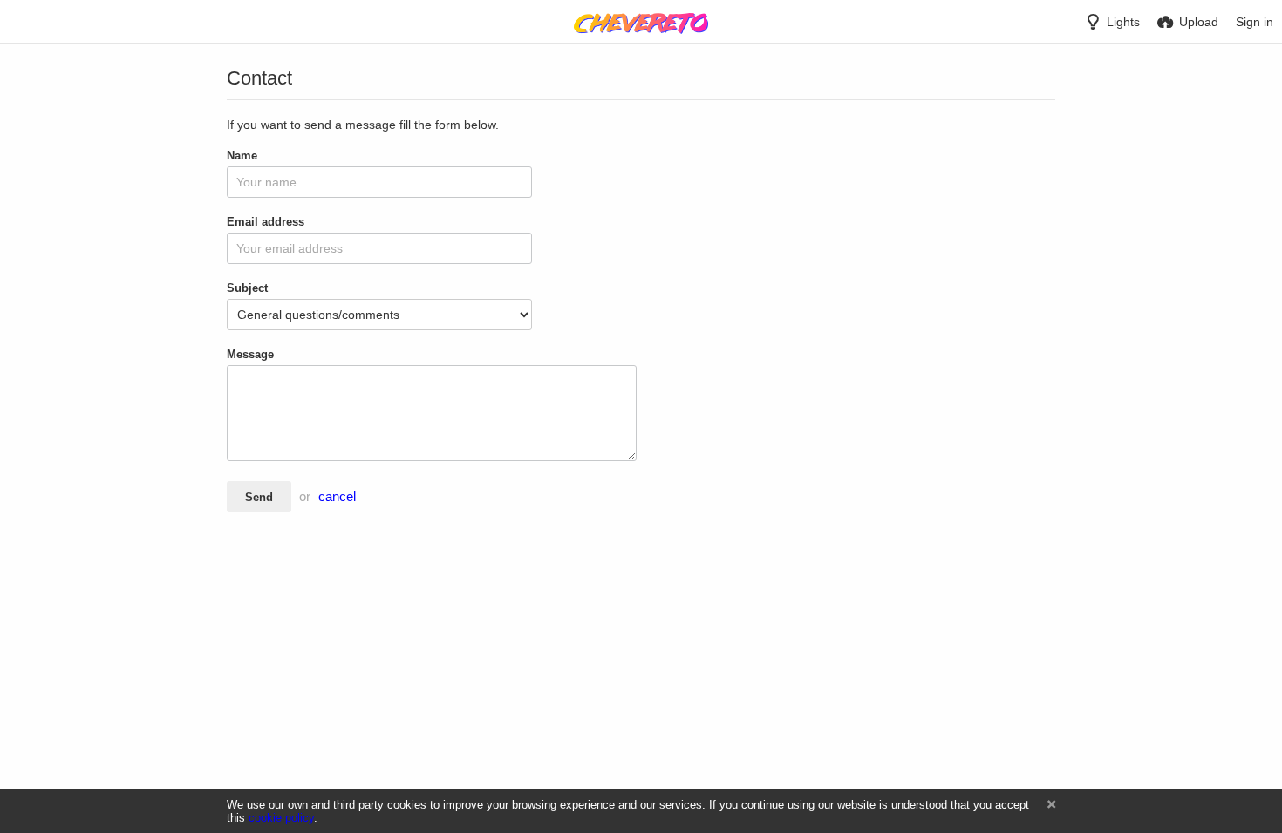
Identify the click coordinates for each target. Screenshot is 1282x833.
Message (250, 354)
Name (242, 155)
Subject (247, 288)
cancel (337, 497)
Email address (265, 221)
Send (259, 497)
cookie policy (281, 817)
